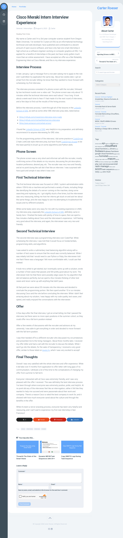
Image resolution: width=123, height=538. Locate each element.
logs (101, 159)
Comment (22, 471)
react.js (111, 166)
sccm (98, 169)
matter (103, 159)
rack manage (102, 166)
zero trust (106, 172)
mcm (106, 159)
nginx (110, 161)
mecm (112, 158)
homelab (103, 156)
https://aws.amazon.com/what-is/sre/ (35, 123)
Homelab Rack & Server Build (105, 106)
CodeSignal (78, 138)
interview (97, 159)
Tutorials (103, 112)
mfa (96, 161)
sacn (114, 166)
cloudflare (111, 145)
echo (117, 149)
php (116, 161)
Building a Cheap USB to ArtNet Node (108, 129)
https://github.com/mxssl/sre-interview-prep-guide (40, 117)
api (103, 143)
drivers (113, 149)
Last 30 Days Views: (101, 185)
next (100, 161)
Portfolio (22, 7)
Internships (28, 28)
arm (109, 143)
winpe (100, 172)
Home (14, 7)
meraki (117, 159)
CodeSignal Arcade (69, 142)
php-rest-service (101, 164)
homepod (111, 156)
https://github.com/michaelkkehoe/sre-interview (39, 120)
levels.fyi (46, 350)
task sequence (108, 169)
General (97, 97)
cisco (103, 146)
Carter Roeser (107, 8)
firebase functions (111, 151)
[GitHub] (4, 15)
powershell (113, 164)
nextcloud (106, 161)
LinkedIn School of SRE (35, 129)
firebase (99, 151)
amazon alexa (98, 143)
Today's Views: (99, 183)
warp (97, 172)
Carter (53, 28)
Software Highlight (106, 97)
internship (115, 156)
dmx (109, 149)
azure (112, 143)
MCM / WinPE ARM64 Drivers (105, 121)
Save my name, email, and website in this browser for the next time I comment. (43, 490)
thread (115, 169)
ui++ (118, 169)
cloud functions (101, 149)
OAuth (113, 161)
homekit (97, 156)
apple (106, 143)
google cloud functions (104, 154)
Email (53, 484)
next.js (102, 161)
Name (20, 484)
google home (117, 154)
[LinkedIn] (4, 21)
